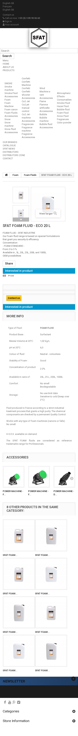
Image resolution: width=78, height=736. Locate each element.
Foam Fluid (63, 112)
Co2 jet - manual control (26, 107)
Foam (8, 99)
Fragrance (27, 134)
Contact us (8, 14)
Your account (12, 24)
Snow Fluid (63, 116)
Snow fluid (10, 129)
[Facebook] (5, 702)
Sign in (8, 21)
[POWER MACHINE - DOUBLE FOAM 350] (64, 477)
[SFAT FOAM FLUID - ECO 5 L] (19, 535)
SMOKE (8, 83)
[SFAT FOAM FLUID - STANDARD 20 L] (51, 574)
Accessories (11, 96)
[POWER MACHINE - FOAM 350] (13, 477)
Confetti (26, 78)
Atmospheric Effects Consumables (64, 96)
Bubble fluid (46, 124)
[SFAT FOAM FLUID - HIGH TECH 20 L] (19, 651)
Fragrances (28, 124)
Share (9, 263)
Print (11, 275)
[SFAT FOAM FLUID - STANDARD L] (19, 574)
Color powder (64, 122)
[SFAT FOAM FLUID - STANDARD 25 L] (19, 612)
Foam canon (11, 109)
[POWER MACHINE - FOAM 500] (39, 477)
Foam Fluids (11, 112)
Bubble (43, 114)
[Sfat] (39, 37)
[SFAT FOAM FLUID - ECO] (21, 195)
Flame (43, 101)
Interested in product (19, 270)
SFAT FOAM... (10, 555)
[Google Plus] (14, 702)
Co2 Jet (26, 101)
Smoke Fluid (11, 93)
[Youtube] (9, 702)
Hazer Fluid (63, 106)
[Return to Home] (6, 175)
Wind (42, 88)
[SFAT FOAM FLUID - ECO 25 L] (51, 535)
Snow (8, 119)
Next (21, 220)
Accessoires (11, 132)
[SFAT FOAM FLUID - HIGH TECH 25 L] (51, 651)
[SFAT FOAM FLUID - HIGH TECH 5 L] (51, 612)
